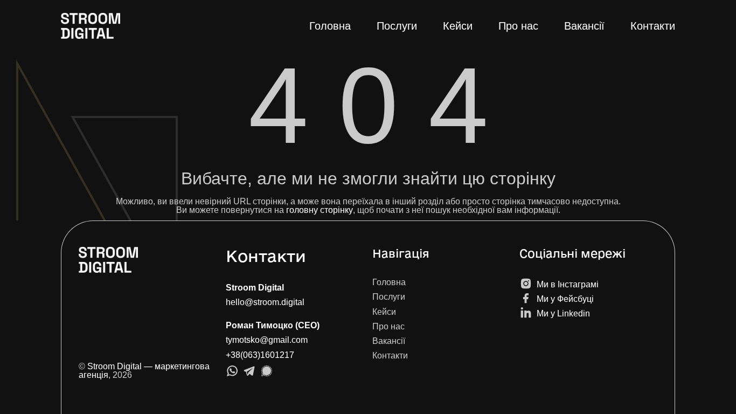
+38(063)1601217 (260, 355)
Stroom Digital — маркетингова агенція (144, 371)
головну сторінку (319, 210)
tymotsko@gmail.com (267, 339)
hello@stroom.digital (265, 302)
